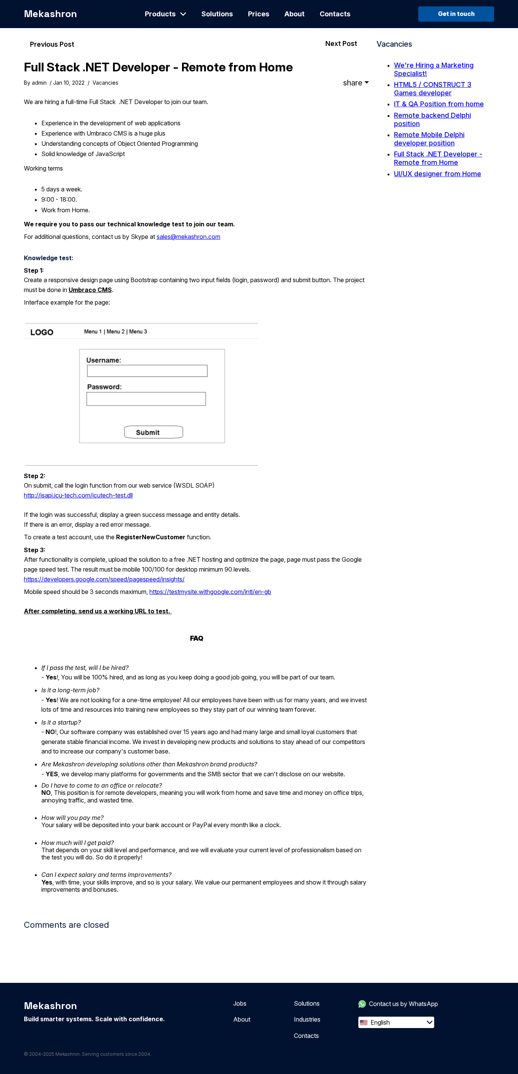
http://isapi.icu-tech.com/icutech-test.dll (78, 495)
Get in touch (456, 13)
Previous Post (52, 44)
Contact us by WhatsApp (403, 1004)
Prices (258, 14)
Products (160, 14)
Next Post (341, 43)
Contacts (335, 14)
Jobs (239, 1003)
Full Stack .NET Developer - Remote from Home (158, 67)
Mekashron (50, 14)
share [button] (353, 82)
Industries (307, 1019)
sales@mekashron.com (188, 236)
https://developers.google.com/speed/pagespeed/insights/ (104, 579)
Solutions (217, 14)
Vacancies (105, 82)
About (294, 14)
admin (39, 82)
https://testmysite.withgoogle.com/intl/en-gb (210, 591)
